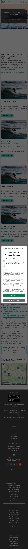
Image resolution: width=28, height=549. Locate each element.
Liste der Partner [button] (6, 281)
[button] (14, 270)
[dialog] (14, 274)
